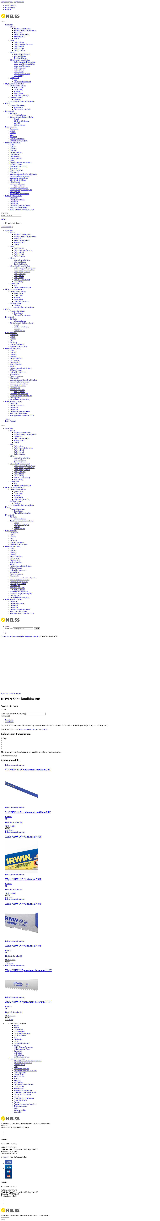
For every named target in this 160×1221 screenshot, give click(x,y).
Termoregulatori (19, 36)
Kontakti (8, 9)
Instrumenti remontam (12, 143)
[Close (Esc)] (8, 1217)
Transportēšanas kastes (17, 105)
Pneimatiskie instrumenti (18, 166)
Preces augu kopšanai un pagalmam (22, 101)
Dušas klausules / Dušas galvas (24, 62)
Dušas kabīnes (19, 42)
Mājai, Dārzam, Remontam (14, 84)
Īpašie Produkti (10, 421)
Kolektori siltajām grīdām (22, 28)
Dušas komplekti (19, 68)
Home (3, 636)
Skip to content (19, 2)
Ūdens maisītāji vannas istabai (24, 64)
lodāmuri (17, 1045)
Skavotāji (13, 146)
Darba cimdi (14, 203)
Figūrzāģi (13, 150)
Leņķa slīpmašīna (16, 158)
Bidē (15, 80)
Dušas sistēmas (19, 70)
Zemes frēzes (18, 87)
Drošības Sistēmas (16, 97)
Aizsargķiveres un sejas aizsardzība (22, 209)
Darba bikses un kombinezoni (20, 205)
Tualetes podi (14, 78)
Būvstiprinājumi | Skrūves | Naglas (21, 117)
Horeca (7, 103)
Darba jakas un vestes (17, 200)
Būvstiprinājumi (19, 1031)
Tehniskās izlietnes (20, 58)
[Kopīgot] (6, 1217)
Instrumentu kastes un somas (19, 176)
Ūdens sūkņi (18, 89)
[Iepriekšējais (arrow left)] (2, 1219)
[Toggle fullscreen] (4, 1217)
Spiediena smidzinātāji (17, 139)
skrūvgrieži (18, 1053)
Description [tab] (9, 720)
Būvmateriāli (9, 111)
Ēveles (12, 144)
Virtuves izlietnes (20, 56)
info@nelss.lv (10, 7)
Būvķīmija (13, 113)
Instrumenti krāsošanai (17, 184)
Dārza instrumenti (11, 127)
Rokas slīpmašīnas (16, 152)
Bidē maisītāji (18, 76)
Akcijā (7, 419)
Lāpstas (12, 131)
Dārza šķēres (14, 129)
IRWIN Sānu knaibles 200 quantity (13, 714)
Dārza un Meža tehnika (18, 86)
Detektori (17, 99)
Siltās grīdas (18, 32)
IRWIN (44, 729)
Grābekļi (13, 133)
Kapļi (11, 135)
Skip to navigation (7, 2)
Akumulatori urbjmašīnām (19, 178)
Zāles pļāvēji (18, 93)
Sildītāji (16, 38)
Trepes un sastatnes (16, 170)
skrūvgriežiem (19, 1055)
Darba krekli (14, 201)
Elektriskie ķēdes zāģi (21, 95)
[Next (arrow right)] (4, 1219)
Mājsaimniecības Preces (22, 1049)
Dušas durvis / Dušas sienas (23, 44)
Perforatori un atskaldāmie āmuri (21, 162)
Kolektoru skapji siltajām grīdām (25, 30)
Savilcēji (17, 123)
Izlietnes (12, 52)
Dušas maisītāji (19, 72)
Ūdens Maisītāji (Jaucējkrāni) (20, 60)
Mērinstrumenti (15, 182)
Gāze (16, 1067)
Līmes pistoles (14, 168)
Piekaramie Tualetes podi (22, 82)
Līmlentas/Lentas (20, 115)
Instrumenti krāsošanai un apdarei (25, 1071)
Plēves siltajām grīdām (21, 34)
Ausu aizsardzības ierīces (18, 207)
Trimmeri (17, 91)
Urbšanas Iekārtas (16, 164)
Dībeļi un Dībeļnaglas (21, 121)
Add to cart (5, 716)
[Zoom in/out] (2, 1217)
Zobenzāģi (13, 148)
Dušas (12, 40)
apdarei (16, 1025)
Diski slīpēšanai (15, 192)
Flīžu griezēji (14, 172)
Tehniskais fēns (15, 156)
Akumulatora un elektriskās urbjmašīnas (23, 174)
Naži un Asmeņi (19, 186)
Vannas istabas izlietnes (22, 54)
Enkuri (16, 119)
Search (7, 626)
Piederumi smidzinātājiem (18, 141)
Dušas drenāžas (19, 50)
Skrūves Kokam (19, 125)
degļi (15, 1037)
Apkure (12, 27)
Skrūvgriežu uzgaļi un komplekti (21, 190)
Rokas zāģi (13, 137)
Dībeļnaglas (18, 1039)
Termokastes (18, 107)
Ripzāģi (12, 160)
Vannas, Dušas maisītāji (22, 74)
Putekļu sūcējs (14, 154)
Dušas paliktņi (19, 46)
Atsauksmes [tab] (9, 722)
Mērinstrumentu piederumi (19, 188)
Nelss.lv (5, 1157)
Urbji (16, 1108)
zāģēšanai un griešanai (21, 1057)
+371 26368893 (10, 5)
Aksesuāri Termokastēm (22, 109)
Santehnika (9, 25)
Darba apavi (14, 198)
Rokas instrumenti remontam (19, 194)
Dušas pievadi (19, 48)
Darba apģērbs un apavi (13, 196)
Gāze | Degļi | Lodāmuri (18, 180)
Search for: (4, 213)
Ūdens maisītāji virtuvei (22, 66)
